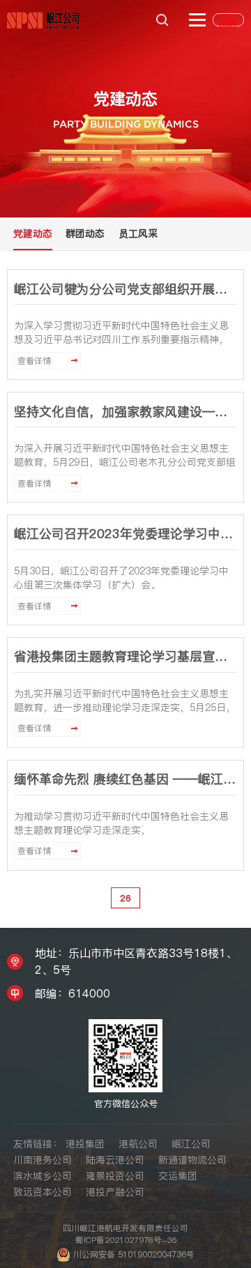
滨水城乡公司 (42, 1176)
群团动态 (85, 233)
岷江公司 (191, 1144)
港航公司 (138, 1144)
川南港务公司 (42, 1160)
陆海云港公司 (115, 1160)
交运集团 (177, 1176)
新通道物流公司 (192, 1160)
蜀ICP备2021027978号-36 (125, 1240)
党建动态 (32, 233)
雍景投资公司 (115, 1176)
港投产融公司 (115, 1192)
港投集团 (85, 1144)
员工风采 (138, 233)
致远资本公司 (42, 1192)
